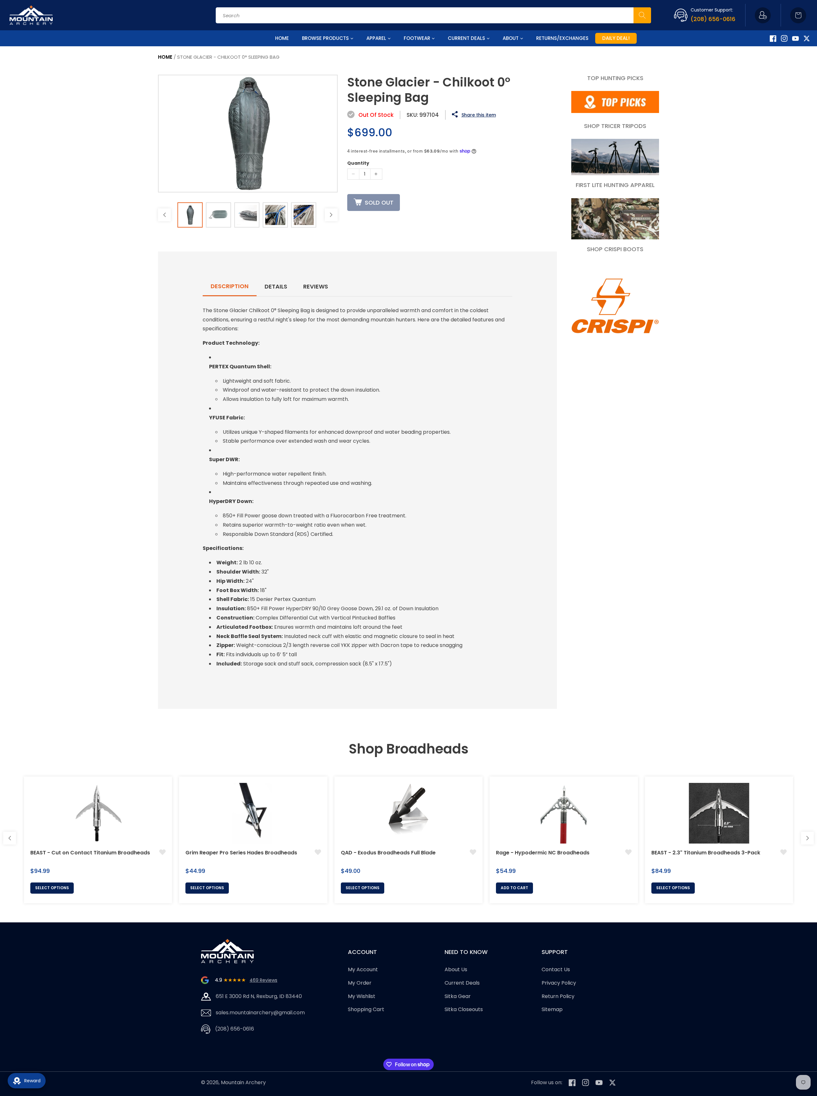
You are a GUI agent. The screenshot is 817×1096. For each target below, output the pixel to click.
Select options (52, 887)
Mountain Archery (243, 1082)
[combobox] (433, 15)
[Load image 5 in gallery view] (303, 215)
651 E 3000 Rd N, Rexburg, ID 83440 (259, 996)
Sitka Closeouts (464, 1009)
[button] (798, 15)
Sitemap (552, 1009)
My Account (363, 969)
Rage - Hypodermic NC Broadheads (542, 852)
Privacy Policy (559, 983)
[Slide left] (164, 214)
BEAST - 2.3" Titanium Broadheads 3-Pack (705, 852)
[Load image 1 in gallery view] (190, 215)
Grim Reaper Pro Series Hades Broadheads (241, 852)
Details (276, 286)
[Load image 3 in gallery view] (246, 215)
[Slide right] (331, 214)
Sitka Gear (458, 996)
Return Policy (558, 996)
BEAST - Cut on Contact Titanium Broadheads (90, 852)
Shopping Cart (366, 1009)
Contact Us (556, 969)
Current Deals (462, 983)
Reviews (315, 286)
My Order (359, 983)
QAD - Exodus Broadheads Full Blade (388, 852)
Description (230, 286)
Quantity (358, 163)
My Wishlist (361, 996)
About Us (456, 969)
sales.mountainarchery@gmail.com (260, 1012)
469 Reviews (263, 980)
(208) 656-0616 (713, 19)
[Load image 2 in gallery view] (218, 215)
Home (165, 57)
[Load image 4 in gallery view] (275, 215)
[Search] (642, 15)
